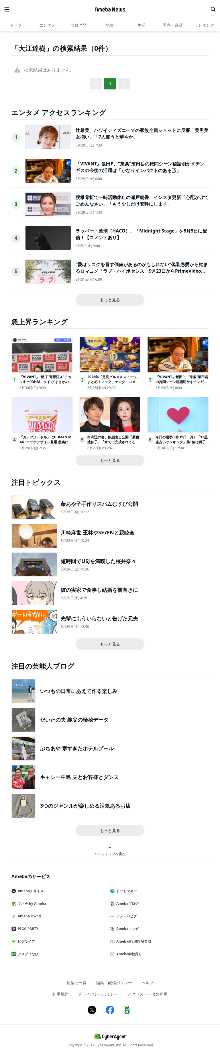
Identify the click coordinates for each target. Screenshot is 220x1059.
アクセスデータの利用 (147, 994)
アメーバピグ (126, 916)
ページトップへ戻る (110, 853)
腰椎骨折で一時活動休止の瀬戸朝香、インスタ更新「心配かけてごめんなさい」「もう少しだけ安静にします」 (142, 200)
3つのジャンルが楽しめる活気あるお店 (85, 805)
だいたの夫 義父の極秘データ (74, 719)
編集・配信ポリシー (114, 982)
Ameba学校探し (129, 953)
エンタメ (47, 25)
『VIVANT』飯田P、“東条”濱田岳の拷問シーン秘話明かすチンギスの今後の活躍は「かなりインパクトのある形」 (140, 167)
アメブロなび (28, 953)
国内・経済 (173, 25)
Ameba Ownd (29, 916)
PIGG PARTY (28, 928)
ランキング (204, 25)
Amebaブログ (127, 903)
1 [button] (110, 83)
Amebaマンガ (127, 928)
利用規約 (60, 994)
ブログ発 (78, 25)
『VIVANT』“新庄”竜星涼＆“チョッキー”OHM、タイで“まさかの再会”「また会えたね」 (45, 381)
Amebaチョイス (31, 890)
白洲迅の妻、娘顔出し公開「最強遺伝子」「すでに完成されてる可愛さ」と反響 (113, 442)
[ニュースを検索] (213, 9)
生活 (142, 25)
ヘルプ (148, 982)
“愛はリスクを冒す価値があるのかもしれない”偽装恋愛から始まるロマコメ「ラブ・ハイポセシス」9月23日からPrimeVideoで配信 (142, 270)
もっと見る (110, 299)
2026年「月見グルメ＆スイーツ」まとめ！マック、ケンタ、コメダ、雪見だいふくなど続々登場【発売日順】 (113, 384)
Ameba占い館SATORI (133, 941)
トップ (16, 25)
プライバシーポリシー (98, 994)
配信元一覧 (76, 982)
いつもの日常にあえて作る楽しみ (78, 690)
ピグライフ (26, 941)
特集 (110, 25)
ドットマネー (126, 890)
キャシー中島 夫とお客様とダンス (79, 776)
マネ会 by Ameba (32, 903)
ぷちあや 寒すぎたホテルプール (77, 748)
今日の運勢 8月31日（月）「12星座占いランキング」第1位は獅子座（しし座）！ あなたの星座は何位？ (182, 444)
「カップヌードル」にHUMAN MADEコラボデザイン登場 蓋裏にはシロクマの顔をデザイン (45, 442)
